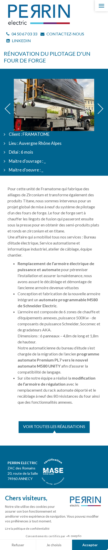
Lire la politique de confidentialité (27, 528)
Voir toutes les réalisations (54, 426)
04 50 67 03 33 (24, 33)
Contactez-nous (65, 33)
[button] (10, 108)
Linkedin (21, 40)
